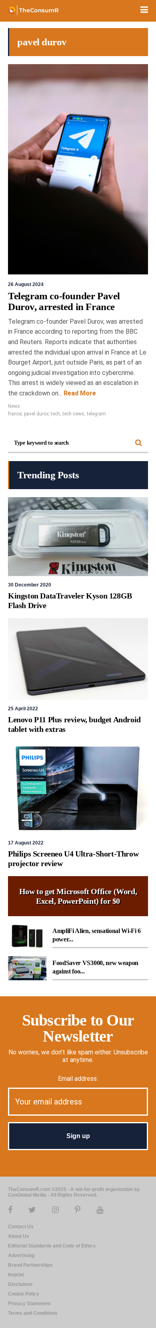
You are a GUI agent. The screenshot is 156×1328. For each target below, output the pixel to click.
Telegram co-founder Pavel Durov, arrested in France (64, 301)
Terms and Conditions (33, 1313)
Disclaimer (20, 1284)
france (15, 414)
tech (55, 414)
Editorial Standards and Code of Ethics (52, 1246)
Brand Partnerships (30, 1265)
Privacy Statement (29, 1303)
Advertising (21, 1255)
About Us (18, 1236)
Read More (79, 393)
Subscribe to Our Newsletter (78, 1028)
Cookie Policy (23, 1294)
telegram (96, 414)
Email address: (78, 1078)
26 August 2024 (26, 284)
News (14, 406)
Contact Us (21, 1226)
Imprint (16, 1275)
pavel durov (36, 414)
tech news (73, 414)
